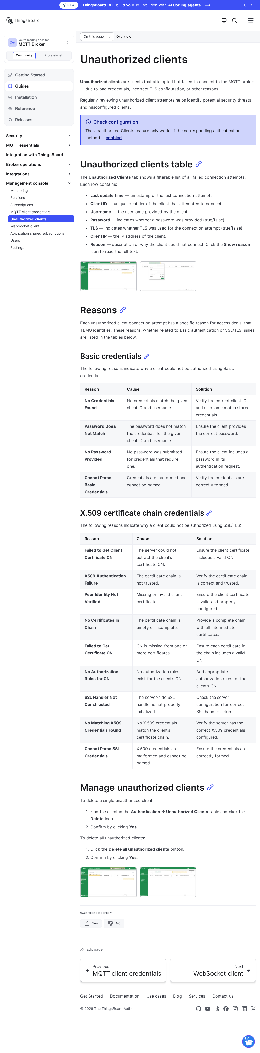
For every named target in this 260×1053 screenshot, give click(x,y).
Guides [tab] (22, 86)
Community (24, 55)
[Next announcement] (251, 5)
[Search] (234, 20)
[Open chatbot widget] (248, 1041)
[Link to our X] (253, 1008)
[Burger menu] (251, 20)
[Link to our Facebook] (226, 1008)
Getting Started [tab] (30, 74)
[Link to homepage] (23, 20)
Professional (53, 55)
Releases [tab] (23, 119)
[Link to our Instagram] (235, 1008)
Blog (177, 996)
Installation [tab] (26, 97)
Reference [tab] (25, 108)
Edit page (95, 949)
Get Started (91, 996)
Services (197, 996)
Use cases (156, 996)
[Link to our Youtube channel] (207, 1008)
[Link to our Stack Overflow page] (216, 1008)
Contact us (222, 996)
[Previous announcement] (244, 5)
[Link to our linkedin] (244, 1008)
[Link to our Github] (198, 1008)
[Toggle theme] (224, 20)
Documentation (124, 996)
